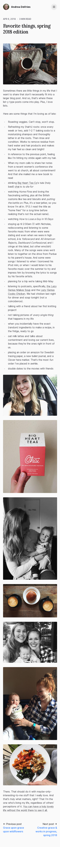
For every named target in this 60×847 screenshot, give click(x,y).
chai (17, 186)
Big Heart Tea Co (27, 182)
